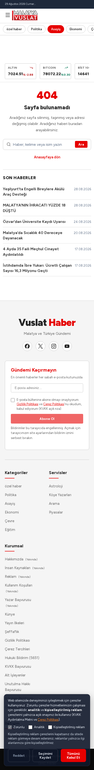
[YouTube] (67, 346)
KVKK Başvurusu (18, 666)
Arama (54, 503)
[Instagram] (54, 346)
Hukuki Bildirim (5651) (22, 658)
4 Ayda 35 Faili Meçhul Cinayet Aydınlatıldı (31, 252)
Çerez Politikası (53, 404)
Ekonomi (76, 29)
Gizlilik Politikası (27, 404)
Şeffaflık (12, 632)
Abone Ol (47, 419)
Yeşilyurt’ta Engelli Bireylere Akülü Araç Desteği (33, 192)
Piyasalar (56, 512)
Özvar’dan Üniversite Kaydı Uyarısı (34, 221)
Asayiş (55, 29)
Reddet (19, 755)
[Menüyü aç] (8, 15)
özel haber (14, 29)
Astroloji (56, 486)
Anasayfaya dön (47, 157)
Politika (36, 29)
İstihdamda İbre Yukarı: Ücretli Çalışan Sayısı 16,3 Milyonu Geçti (37, 268)
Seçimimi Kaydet (45, 755)
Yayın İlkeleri (14, 623)
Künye (10, 614)
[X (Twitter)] (40, 346)
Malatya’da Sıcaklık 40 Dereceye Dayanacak (32, 235)
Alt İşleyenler (15, 675)
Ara (81, 144)
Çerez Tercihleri (17, 649)
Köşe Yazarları (60, 495)
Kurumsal (14, 545)
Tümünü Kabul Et (73, 755)
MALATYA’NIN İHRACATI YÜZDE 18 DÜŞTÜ (34, 208)
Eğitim (10, 530)
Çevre (9, 521)
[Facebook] (27, 346)
